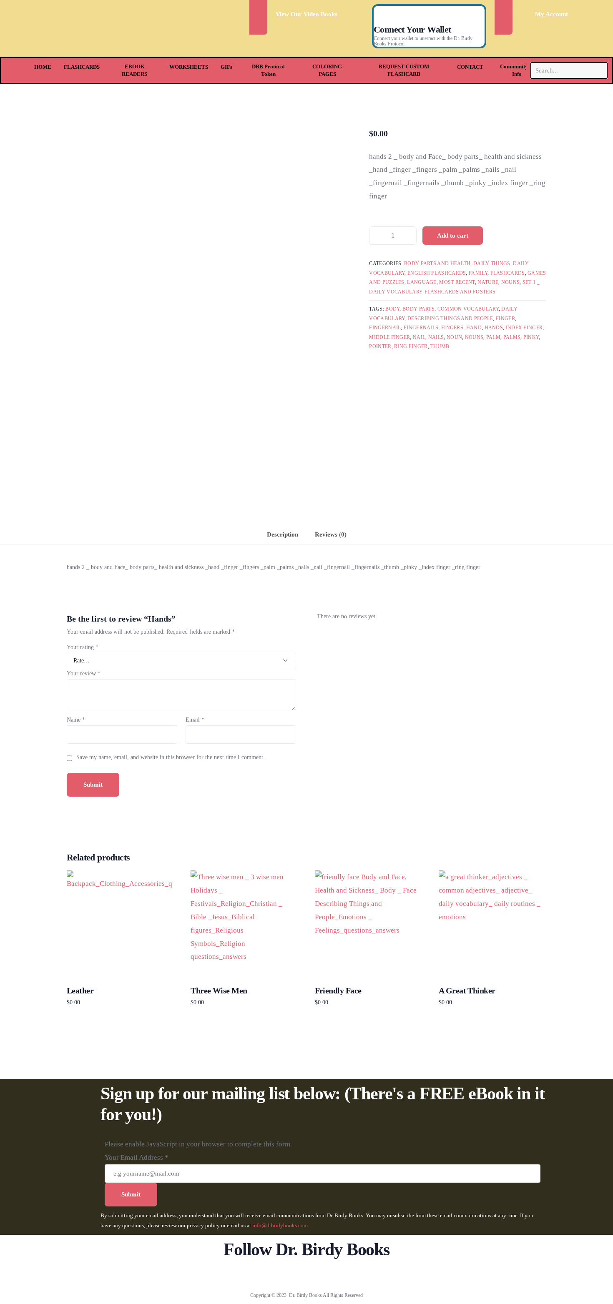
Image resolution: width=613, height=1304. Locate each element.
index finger (524, 328)
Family (478, 273)
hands (494, 328)
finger (505, 318)
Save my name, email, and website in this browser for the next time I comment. (170, 757)
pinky (531, 337)
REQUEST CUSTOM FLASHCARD (404, 70)
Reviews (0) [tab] (331, 534)
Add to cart (452, 235)
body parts (418, 309)
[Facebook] (279, 1275)
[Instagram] (320, 1275)
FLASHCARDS (82, 67)
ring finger (410, 346)
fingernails (421, 328)
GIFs (226, 67)
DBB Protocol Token (268, 70)
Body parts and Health (437, 263)
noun (454, 337)
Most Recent (457, 282)
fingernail (385, 328)
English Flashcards (436, 273)
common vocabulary (468, 309)
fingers (452, 328)
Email (195, 720)
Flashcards (507, 273)
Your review (83, 673)
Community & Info (517, 70)
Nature (487, 282)
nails (436, 337)
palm (493, 337)
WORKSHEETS (188, 67)
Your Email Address (136, 1157)
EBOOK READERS (134, 70)
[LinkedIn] (334, 1275)
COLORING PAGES (327, 70)
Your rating (82, 647)
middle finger (389, 337)
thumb (440, 346)
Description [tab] (282, 534)
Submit (131, 1194)
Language (421, 282)
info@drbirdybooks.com (280, 1225)
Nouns (510, 282)
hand (474, 328)
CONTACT (470, 67)
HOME (42, 67)
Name (76, 720)
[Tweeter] (293, 1275)
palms (512, 337)
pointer (380, 346)
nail (419, 337)
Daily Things (491, 263)
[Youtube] (307, 1275)
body (392, 309)
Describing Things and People (450, 318)
